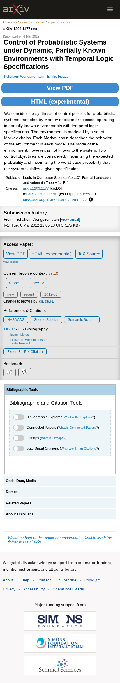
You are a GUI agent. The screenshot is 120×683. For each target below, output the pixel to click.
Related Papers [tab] (18, 503)
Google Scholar (46, 320)
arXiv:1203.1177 (36, 188)
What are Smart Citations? (79, 448)
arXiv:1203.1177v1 (43, 194)
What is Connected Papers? (78, 427)
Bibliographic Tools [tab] (22, 390)
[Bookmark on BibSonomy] (9, 372)
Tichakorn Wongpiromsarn (24, 76)
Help (25, 580)
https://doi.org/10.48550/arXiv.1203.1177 (55, 200)
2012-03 (51, 294)
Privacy (9, 589)
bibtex (24, 334)
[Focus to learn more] (90, 199)
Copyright (92, 580)
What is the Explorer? (79, 417)
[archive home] (16, 9)
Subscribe (67, 580)
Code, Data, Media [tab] (21, 481)
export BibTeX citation (25, 352)
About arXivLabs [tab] (19, 514)
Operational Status (69, 589)
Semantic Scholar (82, 320)
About (8, 580)
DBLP (9, 329)
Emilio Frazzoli (58, 76)
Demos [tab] (12, 492)
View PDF (60, 88)
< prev (14, 282)
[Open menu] (110, 9)
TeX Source (89, 253)
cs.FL (49, 301)
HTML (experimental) (60, 101)
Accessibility (34, 589)
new (10, 294)
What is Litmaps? (53, 438)
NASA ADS (15, 320)
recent (29, 294)
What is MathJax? (24, 542)
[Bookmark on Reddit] (24, 372)
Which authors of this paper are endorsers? (44, 538)
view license (10, 261)
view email (70, 219)
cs (41, 301)
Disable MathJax (98, 538)
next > (38, 282)
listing (14, 334)
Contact (44, 580)
